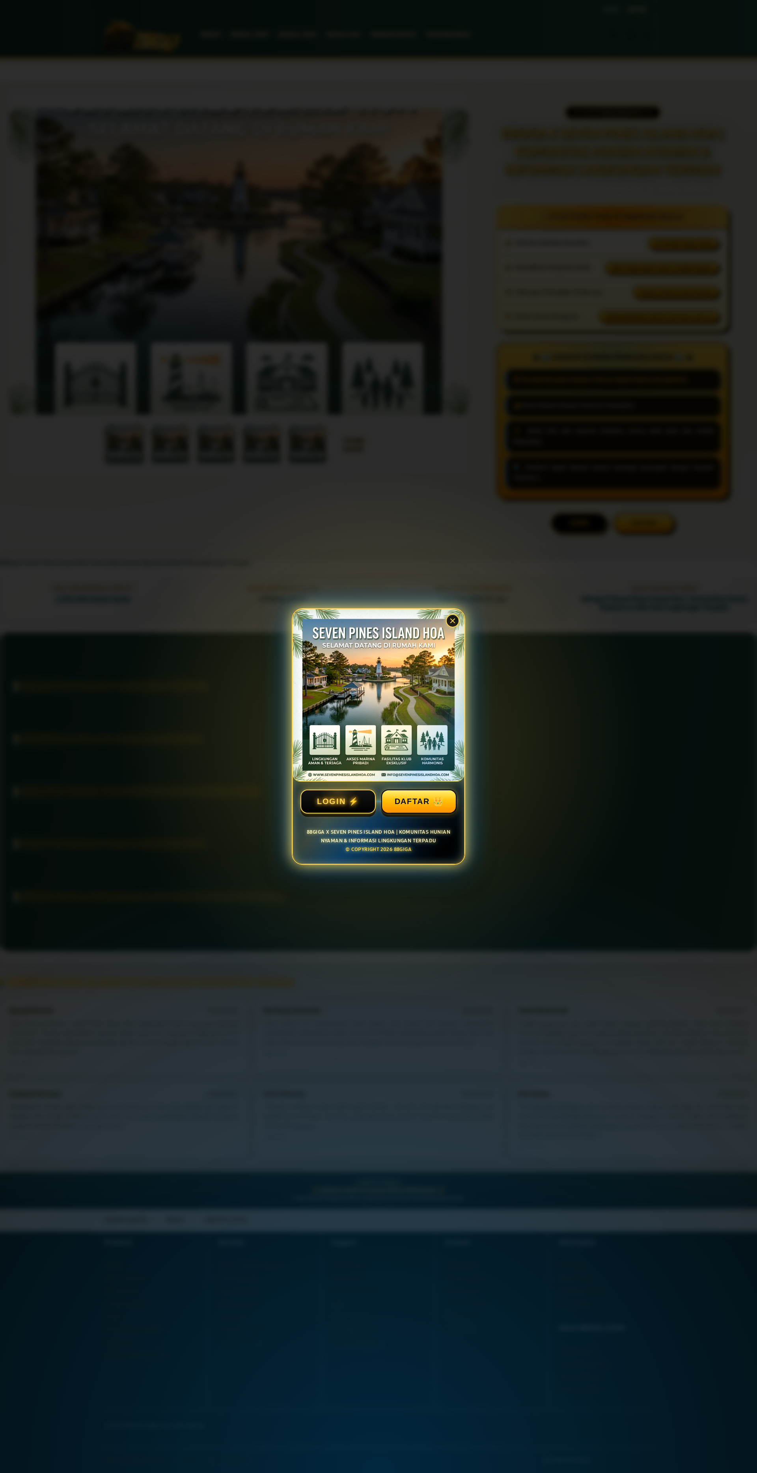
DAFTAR (412, 801)
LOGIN (331, 801)
